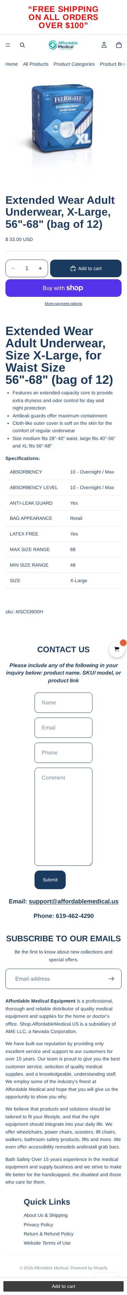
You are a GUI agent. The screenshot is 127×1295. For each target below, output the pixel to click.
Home (11, 64)
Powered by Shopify (88, 1268)
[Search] (22, 45)
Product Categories (74, 64)
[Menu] (8, 45)
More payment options (63, 303)
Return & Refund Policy (48, 1233)
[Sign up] (111, 979)
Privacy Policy (38, 1224)
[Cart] (118, 45)
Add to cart (90, 268)
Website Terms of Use (47, 1243)
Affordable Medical (51, 1268)
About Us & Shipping (46, 1215)
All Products (35, 64)
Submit (50, 879)
